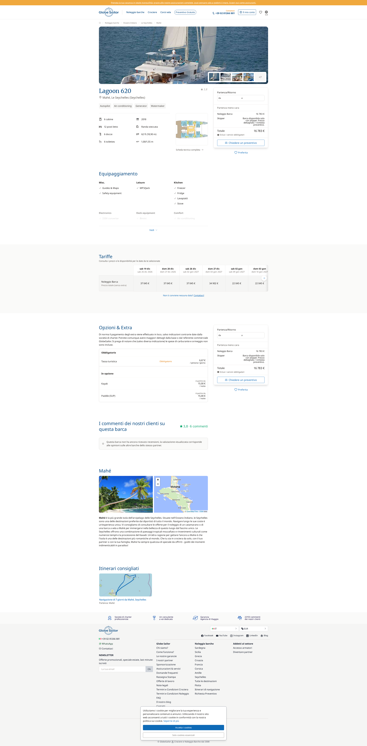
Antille (198, 672)
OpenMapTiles (192, 511)
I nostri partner (164, 660)
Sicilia (198, 652)
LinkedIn (253, 635)
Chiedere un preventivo (243, 143)
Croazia (199, 660)
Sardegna (200, 647)
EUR (246, 628)
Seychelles (200, 677)
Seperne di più (171, 720)
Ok (149, 669)
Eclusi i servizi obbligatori (231, 134)
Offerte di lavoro (165, 681)
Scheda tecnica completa (188, 149)
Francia (199, 664)
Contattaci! (199, 295)
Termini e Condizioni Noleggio (172, 693)
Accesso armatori (242, 647)
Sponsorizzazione (166, 664)
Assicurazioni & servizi (168, 668)
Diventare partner (243, 652)
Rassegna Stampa (166, 677)
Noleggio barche (112, 23)
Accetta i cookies (183, 727)
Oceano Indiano (130, 23)
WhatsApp (107, 643)
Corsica (199, 668)
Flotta (198, 685)
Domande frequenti (167, 672)
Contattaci (107, 648)
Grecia (198, 656)
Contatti (160, 706)
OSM (201, 511)
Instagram (238, 635)
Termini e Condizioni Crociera (172, 689)
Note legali (162, 685)
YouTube (223, 635)
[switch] (241, 153)
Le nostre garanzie (166, 656)
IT (216, 628)
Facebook (208, 635)
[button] (135, 12)
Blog (266, 635)
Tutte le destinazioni (206, 681)
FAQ (158, 697)
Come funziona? (165, 652)
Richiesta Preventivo (206, 693)
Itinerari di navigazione (207, 689)
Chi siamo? (162, 647)
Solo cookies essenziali (183, 735)
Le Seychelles (146, 23)
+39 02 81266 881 (111, 638)
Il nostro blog (163, 702)
